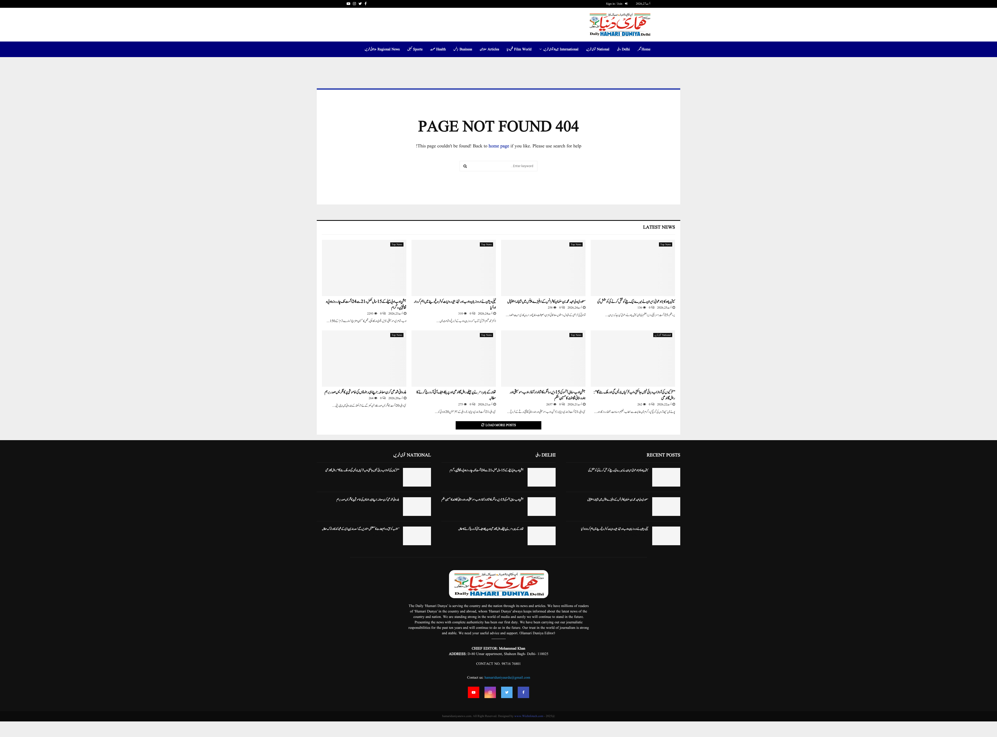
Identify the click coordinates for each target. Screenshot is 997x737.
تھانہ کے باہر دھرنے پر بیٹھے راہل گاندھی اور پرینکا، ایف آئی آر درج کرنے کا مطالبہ (456, 395)
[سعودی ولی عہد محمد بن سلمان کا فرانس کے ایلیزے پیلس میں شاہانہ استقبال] (543, 268)
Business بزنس (463, 49)
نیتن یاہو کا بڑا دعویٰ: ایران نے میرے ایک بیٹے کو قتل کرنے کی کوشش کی (636, 301)
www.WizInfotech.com (528, 716)
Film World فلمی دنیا (519, 49)
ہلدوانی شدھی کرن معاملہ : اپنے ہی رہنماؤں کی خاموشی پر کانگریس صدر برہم (365, 392)
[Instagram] (490, 692)
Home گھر (644, 49)
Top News (665, 244)
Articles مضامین (489, 49)
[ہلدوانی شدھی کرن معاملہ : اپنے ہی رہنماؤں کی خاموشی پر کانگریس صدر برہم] (364, 358)
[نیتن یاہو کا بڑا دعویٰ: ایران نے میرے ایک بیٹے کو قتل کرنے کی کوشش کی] (633, 268)
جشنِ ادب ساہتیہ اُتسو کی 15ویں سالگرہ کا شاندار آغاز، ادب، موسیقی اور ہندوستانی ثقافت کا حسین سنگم (547, 395)
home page (499, 146)
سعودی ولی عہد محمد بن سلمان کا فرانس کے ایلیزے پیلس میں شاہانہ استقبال (546, 301)
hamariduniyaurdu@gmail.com (507, 677)
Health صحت (438, 49)
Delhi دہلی (623, 49)
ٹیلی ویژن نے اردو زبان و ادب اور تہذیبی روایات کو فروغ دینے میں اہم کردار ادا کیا (455, 304)
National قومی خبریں (597, 49)
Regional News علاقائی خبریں (382, 49)
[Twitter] (507, 692)
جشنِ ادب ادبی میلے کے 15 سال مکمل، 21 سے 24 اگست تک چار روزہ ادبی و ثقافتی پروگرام (366, 304)
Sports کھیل (414, 49)
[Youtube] (473, 692)
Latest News (659, 227)
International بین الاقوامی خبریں (560, 49)
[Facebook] (523, 692)
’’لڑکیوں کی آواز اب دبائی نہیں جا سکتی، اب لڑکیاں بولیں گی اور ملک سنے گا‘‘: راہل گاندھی (634, 395)
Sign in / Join (614, 4)
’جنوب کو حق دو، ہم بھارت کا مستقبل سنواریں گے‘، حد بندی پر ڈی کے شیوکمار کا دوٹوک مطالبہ (360, 528)
